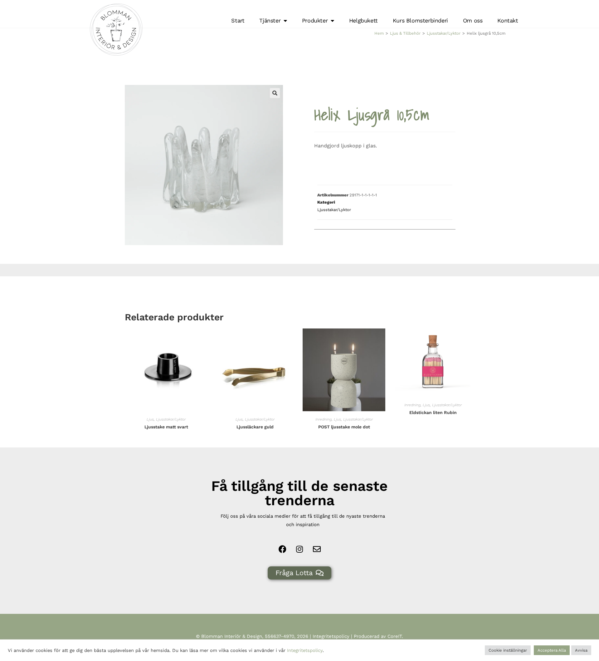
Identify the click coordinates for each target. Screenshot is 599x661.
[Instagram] (299, 549)
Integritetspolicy (331, 636)
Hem (379, 33)
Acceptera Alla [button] (552, 650)
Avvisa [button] (581, 650)
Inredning (323, 419)
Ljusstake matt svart (166, 426)
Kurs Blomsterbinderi (420, 20)
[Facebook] (282, 549)
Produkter (315, 20)
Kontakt (507, 20)
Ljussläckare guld (255, 426)
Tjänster (269, 20)
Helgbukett (363, 20)
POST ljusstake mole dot (344, 426)
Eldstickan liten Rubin (433, 412)
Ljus (150, 419)
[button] (275, 93)
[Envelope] (316, 549)
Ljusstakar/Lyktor (443, 33)
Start (237, 20)
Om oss (473, 20)
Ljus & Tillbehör (405, 33)
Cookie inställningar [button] (508, 650)
